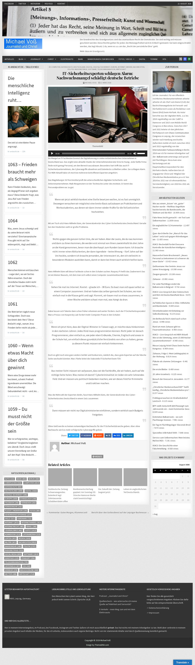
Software (92, 69)
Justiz (30, 530)
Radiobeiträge (81, 69)
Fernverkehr (13, 506)
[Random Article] (185, 59)
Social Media (13, 554)
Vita (164, 59)
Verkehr (11, 570)
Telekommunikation (106, 69)
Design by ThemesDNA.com (97, 645)
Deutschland (79, 67)
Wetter (10, 574)
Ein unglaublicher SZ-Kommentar (167, 225)
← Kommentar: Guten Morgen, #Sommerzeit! (66, 512)
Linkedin (129, 435)
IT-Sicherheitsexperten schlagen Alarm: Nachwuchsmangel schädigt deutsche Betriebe (98, 75)
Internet (121, 67)
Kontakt (61, 3)
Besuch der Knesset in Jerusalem (168, 379)
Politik (71, 69)
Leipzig (10, 538)
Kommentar (12, 534)
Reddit (99, 435)
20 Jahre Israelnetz (161, 374)
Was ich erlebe (29, 570)
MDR (12, 598)
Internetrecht (14, 526)
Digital (142, 59)
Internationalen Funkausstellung (167, 149)
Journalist (35, 59)
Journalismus (13, 530)
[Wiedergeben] (52, 153)
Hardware (24, 518)
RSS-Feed (49, 3)
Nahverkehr (13, 546)
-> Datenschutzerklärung (158, 607)
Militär (10, 542)
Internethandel (31, 522)
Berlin (34, 479)
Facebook (9, 3)
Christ (51, 59)
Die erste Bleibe (160, 369)
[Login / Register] (189, 59)
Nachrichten (138, 67)
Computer (55, 67)
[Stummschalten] (134, 153)
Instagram (35, 3)
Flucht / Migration (16, 510)
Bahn (80, 59)
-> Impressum (153, 612)
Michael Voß (90, 83)
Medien (129, 67)
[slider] (141, 153)
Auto (9, 479)
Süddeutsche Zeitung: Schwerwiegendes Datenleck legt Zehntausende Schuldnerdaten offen (58, 495)
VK (109, 435)
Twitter (22, 3)
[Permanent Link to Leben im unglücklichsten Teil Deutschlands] (135, 477)
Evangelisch (28, 498)
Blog (21, 59)
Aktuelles (9, 59)
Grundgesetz (98, 51)
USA (26, 566)
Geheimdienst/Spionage (18, 514)
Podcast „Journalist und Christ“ (113, 596)
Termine (154, 59)
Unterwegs (12, 566)
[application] (97, 153)
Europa (114, 67)
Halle (10, 518)
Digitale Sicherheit (101, 67)
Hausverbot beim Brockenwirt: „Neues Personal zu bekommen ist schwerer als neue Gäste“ (171, 258)
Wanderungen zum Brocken (101, 59)
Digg (118, 435)
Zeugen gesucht (160, 274)
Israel (31, 526)
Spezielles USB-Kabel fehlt (165, 432)
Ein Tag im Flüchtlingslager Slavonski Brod (171, 424)
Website (98, 456)
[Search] (181, 59)
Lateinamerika (31, 534)
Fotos (35, 510)
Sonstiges (12, 558)
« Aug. (155, 514)
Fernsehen (28, 502)
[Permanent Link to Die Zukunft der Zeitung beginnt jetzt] (110, 477)
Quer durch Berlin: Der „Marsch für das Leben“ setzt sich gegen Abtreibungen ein (170, 236)
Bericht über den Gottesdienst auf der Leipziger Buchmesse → (120, 512)
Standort (28, 558)
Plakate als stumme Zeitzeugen (167, 361)
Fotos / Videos (125, 59)
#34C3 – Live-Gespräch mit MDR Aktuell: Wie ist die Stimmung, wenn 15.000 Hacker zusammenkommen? (172, 337)
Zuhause (156, 279)
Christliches (13, 483)
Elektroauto (67, 59)
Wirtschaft (121, 69)
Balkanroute (162, 156)
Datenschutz (67, 67)
